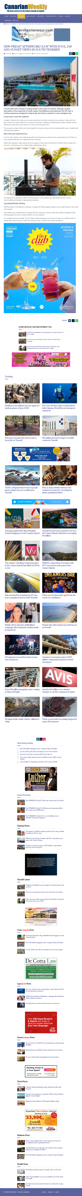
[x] (73, 53)
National (13, 16)
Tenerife (21, 16)
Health (67, 16)
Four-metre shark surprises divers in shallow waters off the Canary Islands (41, 758)
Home (6, 16)
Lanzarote (40, 16)
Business (8, 20)
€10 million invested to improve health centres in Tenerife (58, 439)
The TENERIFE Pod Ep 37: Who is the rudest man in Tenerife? (45, 800)
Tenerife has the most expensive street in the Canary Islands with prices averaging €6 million (59, 533)
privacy (44, 1192)
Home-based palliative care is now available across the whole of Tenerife (44, 1178)
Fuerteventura (51, 16)
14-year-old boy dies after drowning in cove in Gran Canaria (38, 751)
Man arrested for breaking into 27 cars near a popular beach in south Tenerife (21, 596)
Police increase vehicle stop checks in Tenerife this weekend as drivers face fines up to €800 (45, 900)
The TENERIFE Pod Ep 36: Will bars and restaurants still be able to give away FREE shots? (44, 809)
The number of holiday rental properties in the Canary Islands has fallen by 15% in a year (22, 565)
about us (50, 1192)
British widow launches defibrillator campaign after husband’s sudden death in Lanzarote (22, 627)
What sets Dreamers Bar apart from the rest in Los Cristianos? (59, 596)
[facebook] (70, 53)
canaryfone (26, 1192)
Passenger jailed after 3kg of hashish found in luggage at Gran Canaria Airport (22, 532)
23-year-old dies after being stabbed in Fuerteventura (42, 1057)
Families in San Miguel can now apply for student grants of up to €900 (22, 407)
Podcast (16, 20)
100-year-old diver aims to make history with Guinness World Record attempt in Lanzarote (58, 408)
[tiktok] (41, 739)
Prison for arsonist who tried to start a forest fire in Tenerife (21, 439)
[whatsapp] (76, 53)
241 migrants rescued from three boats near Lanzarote (43, 1003)
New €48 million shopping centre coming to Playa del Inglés (38, 749)
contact (57, 1192)
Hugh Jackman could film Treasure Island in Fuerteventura (44, 1050)
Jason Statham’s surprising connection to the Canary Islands (38, 762)
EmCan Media (12, 1192)
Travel (60, 16)
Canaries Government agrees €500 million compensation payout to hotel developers (57, 659)
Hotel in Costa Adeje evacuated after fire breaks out (36, 754)
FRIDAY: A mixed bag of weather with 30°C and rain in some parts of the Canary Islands (58, 565)
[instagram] (44, 739)
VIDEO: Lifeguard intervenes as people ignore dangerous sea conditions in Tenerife (21, 490)
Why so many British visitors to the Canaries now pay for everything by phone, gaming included (57, 490)
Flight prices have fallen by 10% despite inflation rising (42, 1101)
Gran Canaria (30, 16)
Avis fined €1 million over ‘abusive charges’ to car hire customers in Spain (58, 690)
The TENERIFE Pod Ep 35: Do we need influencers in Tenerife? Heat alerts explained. (42, 817)
